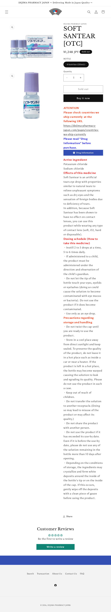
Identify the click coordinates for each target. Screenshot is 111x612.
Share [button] (69, 516)
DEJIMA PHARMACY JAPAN (59, 605)
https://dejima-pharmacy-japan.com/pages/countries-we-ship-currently (81, 130)
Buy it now (83, 98)
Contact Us (71, 573)
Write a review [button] (55, 546)
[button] (6, 11)
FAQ (82, 573)
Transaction (43, 573)
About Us (57, 573)
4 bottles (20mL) (78, 65)
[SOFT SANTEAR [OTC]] (83, 155)
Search (30, 573)
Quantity (67, 71)
